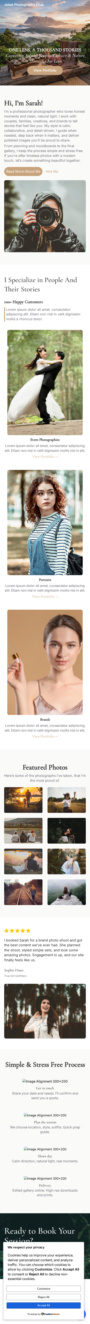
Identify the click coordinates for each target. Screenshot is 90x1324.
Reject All (43, 1297)
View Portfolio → (45, 456)
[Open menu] (83, 4)
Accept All (43, 1305)
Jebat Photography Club (24, 5)
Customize (43, 1288)
